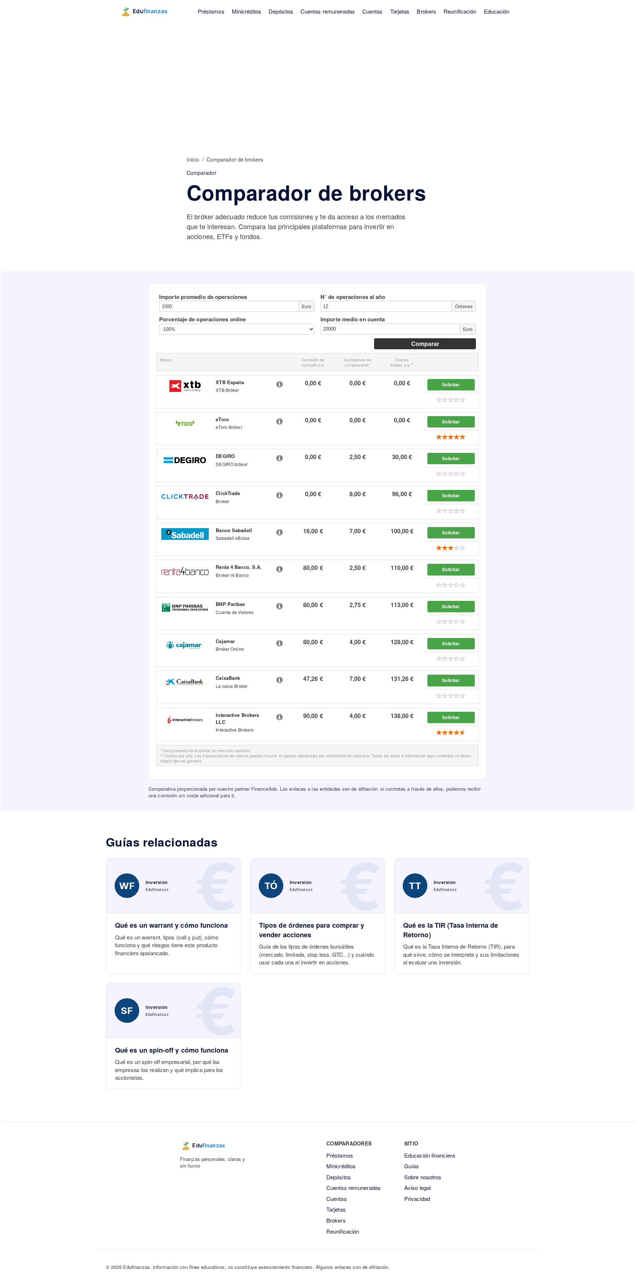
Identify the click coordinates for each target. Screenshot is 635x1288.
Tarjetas (400, 11)
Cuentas (372, 11)
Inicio (193, 159)
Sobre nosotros (422, 1177)
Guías (411, 1166)
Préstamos (211, 11)
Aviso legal (417, 1187)
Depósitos (281, 11)
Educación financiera (429, 1155)
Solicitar (451, 384)
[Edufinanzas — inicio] (149, 11)
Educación (497, 11)
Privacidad (417, 1198)
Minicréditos (246, 11)
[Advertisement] (317, 77)
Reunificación (460, 11)
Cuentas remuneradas (328, 11)
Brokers (426, 11)
